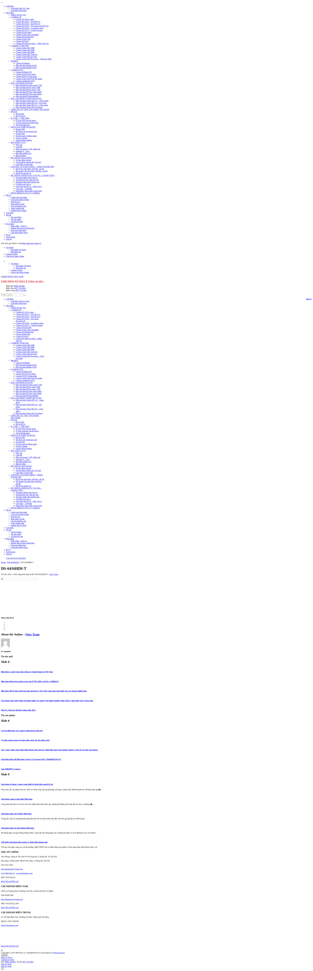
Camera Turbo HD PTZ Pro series (29, 79)
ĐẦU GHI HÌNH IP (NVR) (22, 83)
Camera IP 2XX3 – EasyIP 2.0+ (28, 24)
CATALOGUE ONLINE (16, 558)
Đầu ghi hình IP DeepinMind (27, 96)
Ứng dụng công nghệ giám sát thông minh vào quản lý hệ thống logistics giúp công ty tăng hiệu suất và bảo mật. (47, 701)
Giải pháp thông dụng (19, 233)
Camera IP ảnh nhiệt (23, 33)
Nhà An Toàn (6, 964)
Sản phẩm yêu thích (18, 250)
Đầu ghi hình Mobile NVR (26, 68)
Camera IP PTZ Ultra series (26, 76)
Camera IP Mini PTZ (24, 72)
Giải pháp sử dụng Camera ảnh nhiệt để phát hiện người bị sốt (27, 784)
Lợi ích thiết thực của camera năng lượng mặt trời (22, 731)
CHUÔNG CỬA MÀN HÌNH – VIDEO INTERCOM (32, 167)
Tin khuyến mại (17, 222)
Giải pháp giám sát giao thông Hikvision (17, 828)
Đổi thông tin (16, 252)
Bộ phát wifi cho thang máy (26, 131)
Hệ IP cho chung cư (23, 173)
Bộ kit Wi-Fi (20, 116)
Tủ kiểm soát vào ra (23, 184)
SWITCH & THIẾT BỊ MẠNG (23, 127)
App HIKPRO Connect (10, 769)
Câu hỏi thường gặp (18, 206)
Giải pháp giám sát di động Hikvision (16, 814)
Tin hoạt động (16, 217)
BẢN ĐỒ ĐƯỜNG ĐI (9, 881)
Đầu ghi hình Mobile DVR (26, 65)
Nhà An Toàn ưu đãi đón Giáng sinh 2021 (18, 710)
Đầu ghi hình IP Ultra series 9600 (28, 94)
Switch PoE (20, 134)
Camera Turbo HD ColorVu (26, 54)
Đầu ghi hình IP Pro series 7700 (28, 90)
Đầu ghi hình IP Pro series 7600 (28, 87)
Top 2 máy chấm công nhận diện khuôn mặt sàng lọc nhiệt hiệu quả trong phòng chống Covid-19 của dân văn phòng (49, 750)
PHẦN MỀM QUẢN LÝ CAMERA (25, 193)
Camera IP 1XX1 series (25, 19)
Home (3, 562)
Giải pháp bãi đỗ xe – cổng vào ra (29, 186)
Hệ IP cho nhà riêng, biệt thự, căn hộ (30, 169)
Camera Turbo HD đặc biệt (26, 57)
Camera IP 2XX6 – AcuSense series (30, 28)
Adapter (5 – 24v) (22, 151)
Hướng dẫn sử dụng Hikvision (22, 228)
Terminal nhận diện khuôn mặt (27, 182)
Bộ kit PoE (20, 114)
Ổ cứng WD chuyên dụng (26, 120)
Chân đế (19, 147)
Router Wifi (20, 129)
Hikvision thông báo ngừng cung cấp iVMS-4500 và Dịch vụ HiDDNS (30, 681)
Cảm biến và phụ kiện (24, 164)
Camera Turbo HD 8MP (25, 52)
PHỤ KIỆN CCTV (18, 142)
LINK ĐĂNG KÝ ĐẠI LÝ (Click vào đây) (22, 281)
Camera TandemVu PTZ (25, 81)
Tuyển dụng (10, 237)
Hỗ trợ (8, 195)
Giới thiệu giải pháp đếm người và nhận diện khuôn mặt (24, 842)
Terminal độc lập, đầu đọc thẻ (27, 180)
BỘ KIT (14, 112)
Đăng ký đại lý (6, 957)
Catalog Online (12, 254)
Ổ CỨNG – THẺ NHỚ (20, 118)
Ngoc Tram (53, 574)
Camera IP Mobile (23, 63)
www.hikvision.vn (8, 873)
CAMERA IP (16, 17)
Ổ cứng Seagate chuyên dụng (27, 123)
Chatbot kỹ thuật (7, 960)
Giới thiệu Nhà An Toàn (20, 8)
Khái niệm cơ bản (17, 204)
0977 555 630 (21, 290)
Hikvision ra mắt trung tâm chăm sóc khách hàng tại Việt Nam (27, 672)
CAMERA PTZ (17, 70)
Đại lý (8, 235)
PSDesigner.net (59, 953)
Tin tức (8, 215)
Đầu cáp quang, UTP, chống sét (28, 149)
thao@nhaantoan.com (9, 925)
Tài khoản (10, 247)
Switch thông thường (24, 140)
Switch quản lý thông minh (26, 136)
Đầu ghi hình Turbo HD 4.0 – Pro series (31, 103)
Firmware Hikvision (18, 230)
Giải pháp (9, 213)
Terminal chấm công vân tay (27, 178)
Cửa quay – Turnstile (24, 189)
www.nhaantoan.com (24, 873)
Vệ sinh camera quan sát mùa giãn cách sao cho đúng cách (25, 740)
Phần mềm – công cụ (19, 226)
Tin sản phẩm (16, 219)
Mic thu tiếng (21, 156)
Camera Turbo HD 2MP (25, 48)
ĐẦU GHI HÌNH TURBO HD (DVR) (26, 98)
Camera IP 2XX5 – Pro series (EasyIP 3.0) (32, 26)
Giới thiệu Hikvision (19, 11)
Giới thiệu (10, 6)
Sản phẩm (10, 13)
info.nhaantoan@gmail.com (12, 869)
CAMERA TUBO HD (20, 46)
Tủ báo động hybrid (23, 160)
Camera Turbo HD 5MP (25, 50)
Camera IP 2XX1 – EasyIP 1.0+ (28, 22)
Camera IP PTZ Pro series (26, 74)
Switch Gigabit (21, 138)
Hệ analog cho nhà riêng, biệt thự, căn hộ (32, 171)
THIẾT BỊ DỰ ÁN (18, 15)
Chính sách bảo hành (19, 197)
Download (10, 224)
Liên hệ (9, 239)
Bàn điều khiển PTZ (23, 153)
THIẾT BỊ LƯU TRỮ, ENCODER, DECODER (30, 109)
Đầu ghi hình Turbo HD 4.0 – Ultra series (32, 105)
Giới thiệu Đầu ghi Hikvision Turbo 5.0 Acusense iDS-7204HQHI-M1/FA (31, 759)
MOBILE (14, 61)
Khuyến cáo (15, 202)
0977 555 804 (20, 288)
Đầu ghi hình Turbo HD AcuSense (29, 107)
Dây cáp (19, 145)
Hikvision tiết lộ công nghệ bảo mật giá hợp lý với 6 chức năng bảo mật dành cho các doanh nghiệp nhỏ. (44, 691)
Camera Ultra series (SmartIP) (27, 35)
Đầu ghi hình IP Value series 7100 (29, 85)
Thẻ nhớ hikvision (23, 125)
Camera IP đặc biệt (23, 39)
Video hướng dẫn (17, 208)
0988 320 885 (19, 286)
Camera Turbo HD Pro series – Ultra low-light (33, 59)
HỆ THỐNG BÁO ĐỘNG (21, 158)
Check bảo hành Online (20, 200)
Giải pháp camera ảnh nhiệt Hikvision (16, 799)
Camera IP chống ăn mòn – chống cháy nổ (32, 44)
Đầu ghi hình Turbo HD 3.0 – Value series (32, 101)
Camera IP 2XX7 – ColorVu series (29, 30)
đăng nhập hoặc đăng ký (31, 243)
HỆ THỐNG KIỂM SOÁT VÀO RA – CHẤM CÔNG (33, 175)
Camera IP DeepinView (25, 37)
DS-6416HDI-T (13, 562)
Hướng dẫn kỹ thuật (18, 211)
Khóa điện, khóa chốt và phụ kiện (29, 191)
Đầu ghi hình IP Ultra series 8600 (28, 92)
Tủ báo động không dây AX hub (28, 162)
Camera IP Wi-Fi (22, 41)
